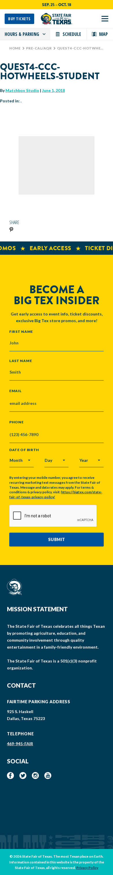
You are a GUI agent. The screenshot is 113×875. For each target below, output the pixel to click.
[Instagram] (35, 775)
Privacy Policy (87, 867)
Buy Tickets (19, 18)
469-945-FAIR (20, 743)
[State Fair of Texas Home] (56, 18)
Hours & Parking (22, 34)
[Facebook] (10, 775)
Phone (16, 422)
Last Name (20, 361)
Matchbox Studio (22, 90)
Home (15, 48)
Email (15, 391)
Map (103, 34)
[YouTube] (47, 775)
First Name (21, 331)
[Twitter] (22, 775)
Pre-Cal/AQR (39, 48)
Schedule (72, 34)
